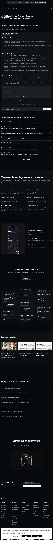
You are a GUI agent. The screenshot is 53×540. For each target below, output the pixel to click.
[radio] (22, 275)
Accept (37, 536)
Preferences (15, 536)
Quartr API (29, 100)
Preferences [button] (23, 533)
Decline (26, 536)
